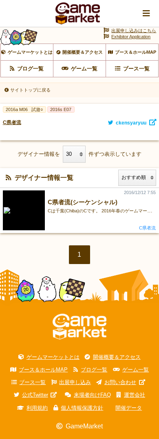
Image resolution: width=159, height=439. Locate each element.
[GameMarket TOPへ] (79, 327)
